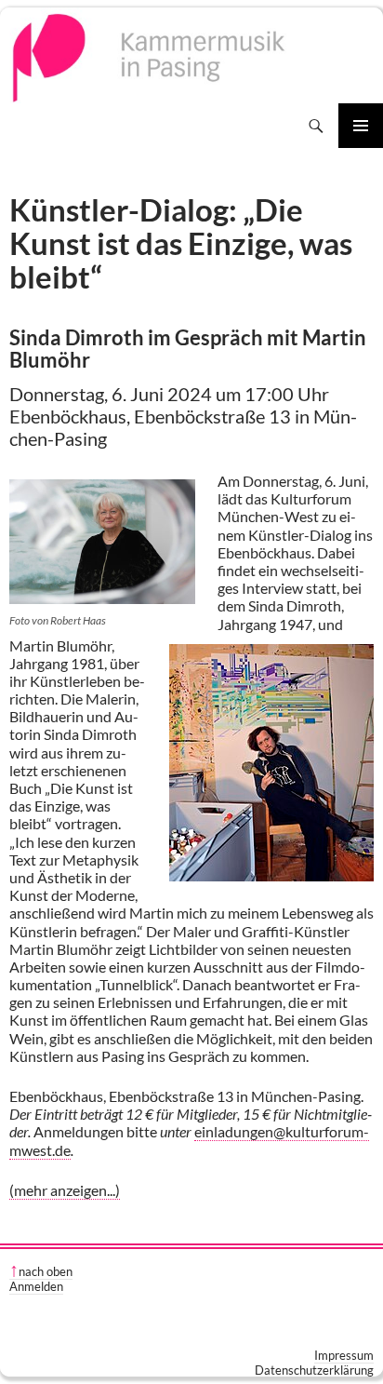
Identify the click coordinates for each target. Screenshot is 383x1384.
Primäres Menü (360, 125)
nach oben (46, 1271)
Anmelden (36, 1286)
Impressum (344, 1355)
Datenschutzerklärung (314, 1370)
